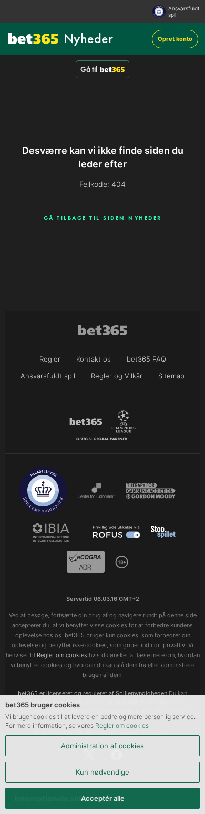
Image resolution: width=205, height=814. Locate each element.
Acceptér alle (103, 798)
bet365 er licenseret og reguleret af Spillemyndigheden (92, 693)
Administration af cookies (102, 746)
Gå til (88, 69)
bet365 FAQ (146, 359)
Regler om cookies (122, 726)
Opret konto (175, 39)
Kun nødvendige (102, 772)
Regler (49, 359)
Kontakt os (93, 359)
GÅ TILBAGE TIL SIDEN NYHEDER (103, 217)
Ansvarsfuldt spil (184, 11)
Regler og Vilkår (116, 376)
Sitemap (171, 376)
